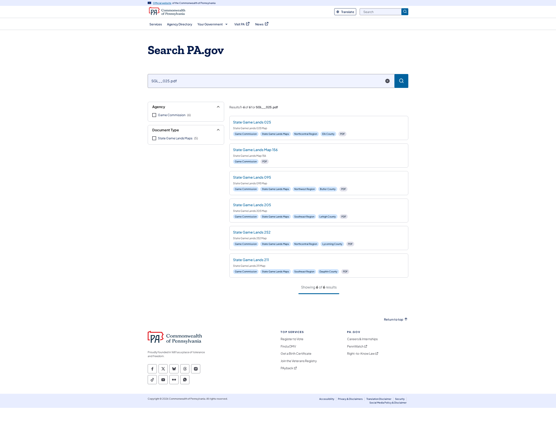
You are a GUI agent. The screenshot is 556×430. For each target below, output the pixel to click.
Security (400, 398)
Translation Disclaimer (378, 398)
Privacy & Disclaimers (350, 398)
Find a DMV (288, 346)
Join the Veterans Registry (299, 361)
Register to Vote (292, 339)
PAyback (287, 368)
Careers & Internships (362, 339)
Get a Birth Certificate (296, 353)
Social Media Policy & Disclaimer (388, 402)
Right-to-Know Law (361, 353)
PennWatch (355, 346)
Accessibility (326, 398)
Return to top (393, 319)
